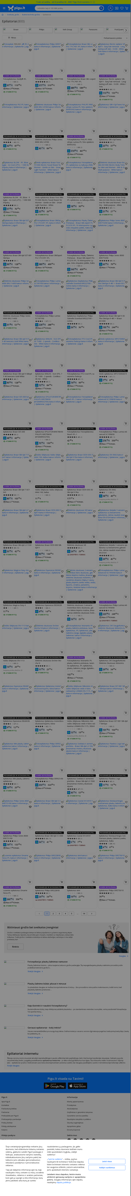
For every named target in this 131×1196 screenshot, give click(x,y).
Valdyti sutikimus (107, 1167)
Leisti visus (107, 1161)
